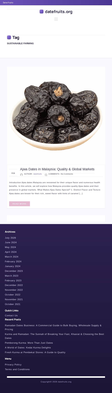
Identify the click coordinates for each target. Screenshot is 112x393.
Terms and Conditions (17, 369)
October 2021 (12, 304)
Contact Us (11, 315)
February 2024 (13, 261)
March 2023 (11, 276)
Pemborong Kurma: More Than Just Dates (29, 343)
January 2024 (12, 266)
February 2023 (13, 280)
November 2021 (14, 299)
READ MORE (19, 204)
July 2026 (10, 238)
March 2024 (11, 256)
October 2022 (12, 294)
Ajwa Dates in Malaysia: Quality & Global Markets (57, 169)
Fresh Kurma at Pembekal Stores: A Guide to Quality (35, 352)
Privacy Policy (13, 364)
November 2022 (14, 290)
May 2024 (10, 247)
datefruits (38, 174)
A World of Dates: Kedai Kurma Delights (28, 347)
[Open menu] (56, 20)
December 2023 (14, 271)
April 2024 (11, 252)
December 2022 (14, 285)
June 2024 (11, 242)
